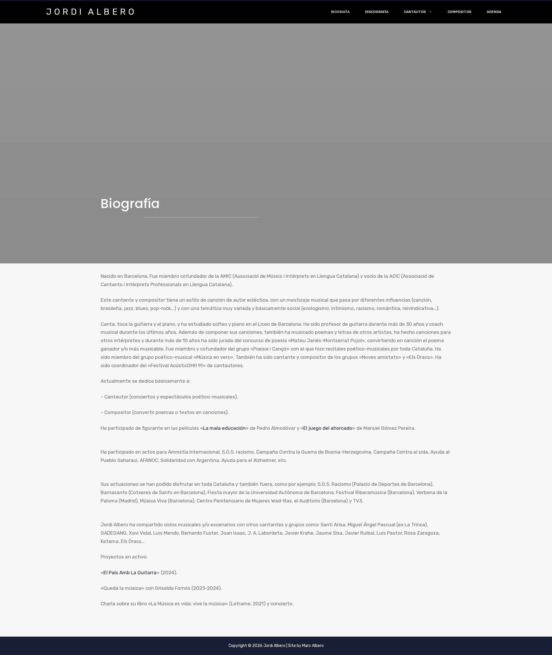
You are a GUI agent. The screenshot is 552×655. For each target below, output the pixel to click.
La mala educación (224, 428)
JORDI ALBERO (91, 12)
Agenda (494, 12)
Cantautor (415, 12)
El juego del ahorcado (327, 428)
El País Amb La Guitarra (129, 572)
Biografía (340, 12)
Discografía (376, 12)
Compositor (459, 12)
